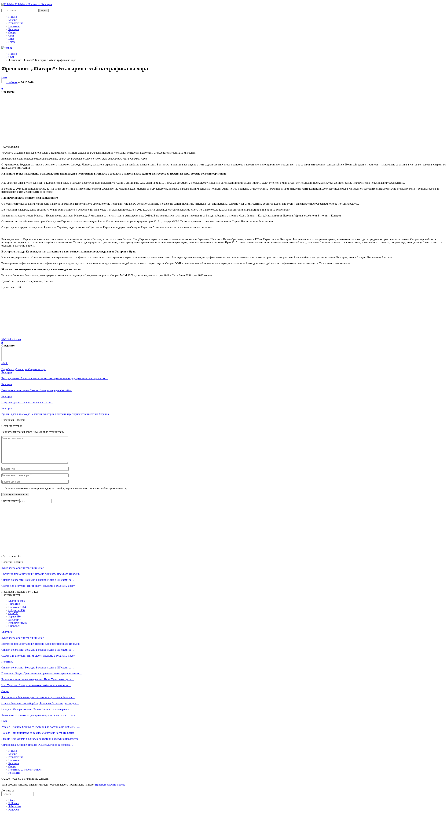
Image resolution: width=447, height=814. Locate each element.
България (13, 29)
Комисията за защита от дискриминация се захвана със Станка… (40, 715)
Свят (11, 35)
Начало (12, 16)
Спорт (12, 32)
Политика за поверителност (25, 769)
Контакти (14, 772)
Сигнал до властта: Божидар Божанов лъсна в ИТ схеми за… (37, 579)
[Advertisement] (106, 117)
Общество (16, 610)
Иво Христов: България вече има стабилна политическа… (36, 685)
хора (18, 339)
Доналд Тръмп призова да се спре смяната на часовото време (37, 732)
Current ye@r (10, 500)
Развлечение (15, 22)
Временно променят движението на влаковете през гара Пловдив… (41, 573)
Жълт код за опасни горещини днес (22, 567)
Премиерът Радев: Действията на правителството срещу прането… (41, 673)
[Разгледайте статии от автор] (8, 360)
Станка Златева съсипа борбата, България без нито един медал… (40, 703)
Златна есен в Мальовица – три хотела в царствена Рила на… (38, 697)
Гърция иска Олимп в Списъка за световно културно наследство (40, 738)
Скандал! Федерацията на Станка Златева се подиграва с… (36, 709)
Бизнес (12, 19)
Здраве (14, 616)
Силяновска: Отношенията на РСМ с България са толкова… (37, 744)
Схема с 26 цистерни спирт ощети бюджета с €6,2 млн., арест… (39, 585)
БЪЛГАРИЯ (8, 339)
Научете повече (116, 784)
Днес (11, 38)
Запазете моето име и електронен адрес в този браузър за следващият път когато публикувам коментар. (66, 488)
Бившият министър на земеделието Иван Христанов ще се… (37, 679)
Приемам (100, 784)
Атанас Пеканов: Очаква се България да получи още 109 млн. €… (40, 726)
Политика (14, 26)
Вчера (12, 41)
